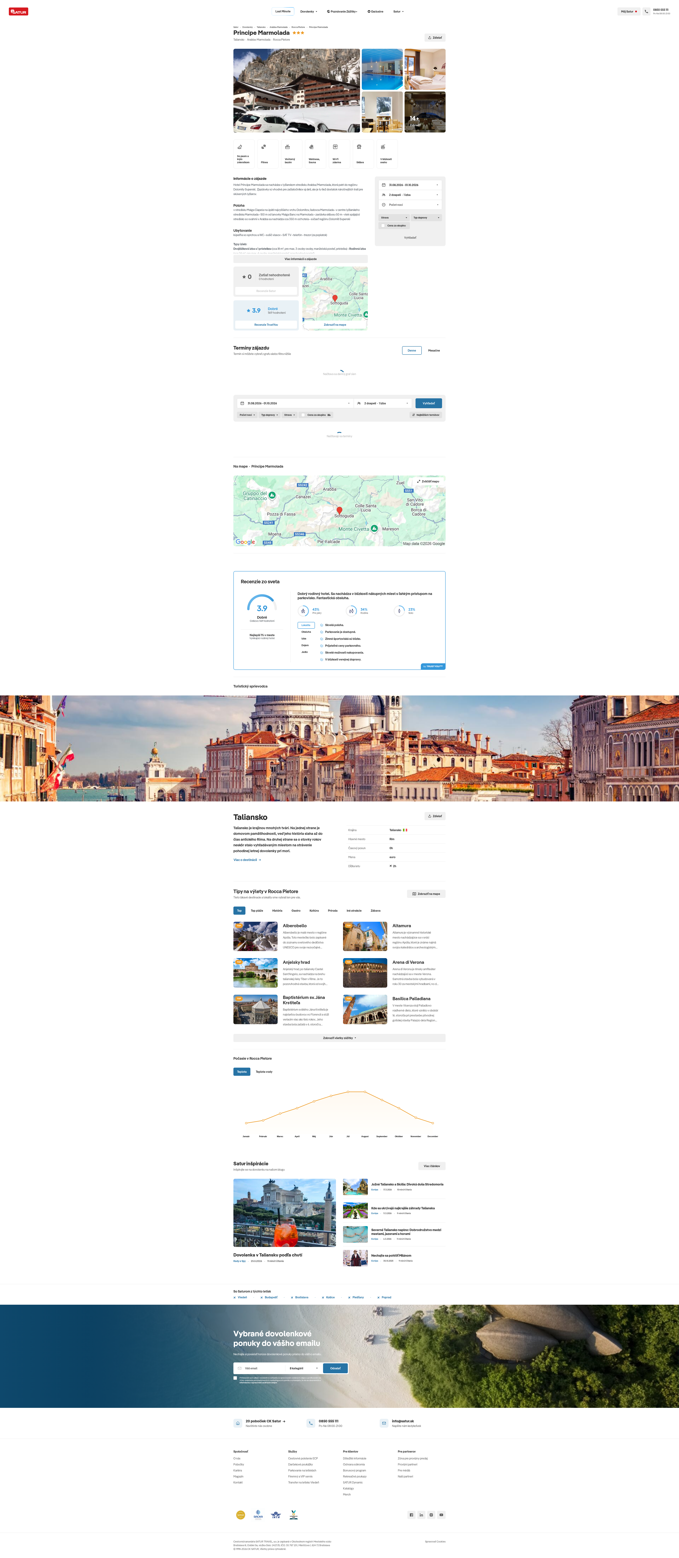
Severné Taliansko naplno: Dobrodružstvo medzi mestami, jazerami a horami (406, 1232)
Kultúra (314, 910)
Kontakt (238, 1482)
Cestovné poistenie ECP (303, 1458)
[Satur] (18, 11)
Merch (347, 1494)
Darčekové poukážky (300, 1464)
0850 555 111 (328, 1421)
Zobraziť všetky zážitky (338, 1038)
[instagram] (431, 1515)
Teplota (242, 1071)
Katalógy (348, 1488)
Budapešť (270, 1297)
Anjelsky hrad (296, 962)
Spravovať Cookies (435, 1541)
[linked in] (421, 1515)
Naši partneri (405, 1476)
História (277, 910)
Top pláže (257, 910)
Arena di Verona (408, 962)
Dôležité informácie (354, 1458)
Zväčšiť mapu (430, 481)
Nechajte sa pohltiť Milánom (391, 1255)
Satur (397, 11)
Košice (330, 1297)
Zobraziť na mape (429, 894)
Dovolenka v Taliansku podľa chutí (267, 1255)
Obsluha (306, 631)
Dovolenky (307, 11)
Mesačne (434, 350)
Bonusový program (354, 1470)
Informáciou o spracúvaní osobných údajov (258, 1382)
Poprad (386, 1297)
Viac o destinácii (245, 860)
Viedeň (242, 1297)
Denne (412, 350)
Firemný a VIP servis (300, 1476)
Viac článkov (432, 1166)
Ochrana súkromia (354, 1464)
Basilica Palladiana (412, 998)
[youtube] (441, 1515)
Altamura (402, 925)
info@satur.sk (403, 1421)
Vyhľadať (410, 237)
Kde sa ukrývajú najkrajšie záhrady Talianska (403, 1208)
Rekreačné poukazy (355, 1476)
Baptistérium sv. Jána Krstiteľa (304, 1000)
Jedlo (304, 652)
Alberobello (295, 925)
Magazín (238, 1476)
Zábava (376, 910)
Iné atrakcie (354, 910)
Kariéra (237, 1470)
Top (239, 910)
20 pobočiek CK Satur (263, 1421)
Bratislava (301, 1297)
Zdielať (437, 37)
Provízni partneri (407, 1464)
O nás (236, 1458)
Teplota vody (264, 1071)
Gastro (296, 910)
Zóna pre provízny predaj (413, 1458)
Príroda (333, 910)
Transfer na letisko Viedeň (303, 1482)
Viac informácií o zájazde (301, 259)
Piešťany (358, 1297)
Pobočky (238, 1464)
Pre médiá (404, 1470)
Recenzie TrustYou (266, 324)
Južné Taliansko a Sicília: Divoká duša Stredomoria (407, 1184)
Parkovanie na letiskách (302, 1470)
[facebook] (411, 1515)
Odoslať (335, 1368)
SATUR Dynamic (353, 1482)
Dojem (305, 645)
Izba (303, 638)
